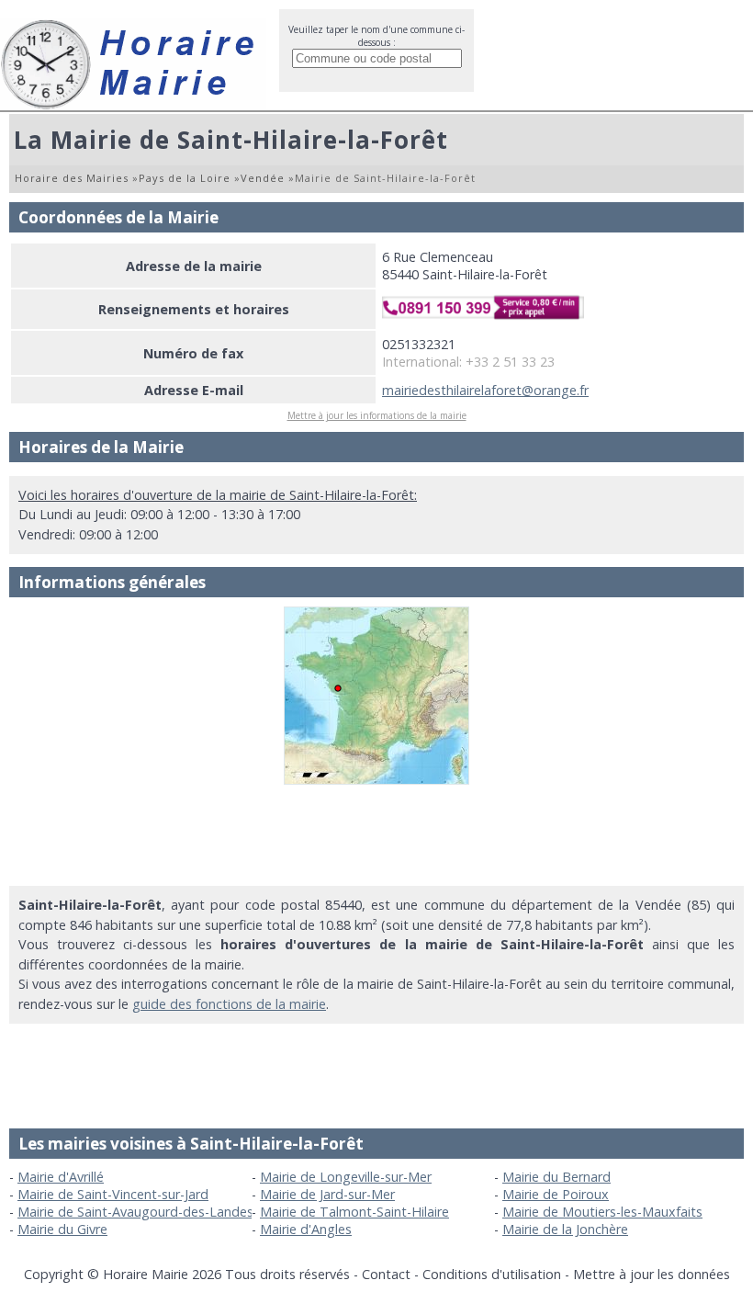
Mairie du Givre (62, 1229)
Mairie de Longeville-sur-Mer (346, 1176)
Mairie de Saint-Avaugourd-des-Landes (135, 1211)
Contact (386, 1274)
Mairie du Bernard (556, 1176)
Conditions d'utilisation (491, 1274)
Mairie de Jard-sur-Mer (327, 1194)
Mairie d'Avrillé (60, 1176)
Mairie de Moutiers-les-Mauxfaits (602, 1211)
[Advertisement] (376, 835)
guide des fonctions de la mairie (229, 1004)
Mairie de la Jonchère (565, 1229)
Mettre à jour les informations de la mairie (376, 415)
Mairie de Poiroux (555, 1194)
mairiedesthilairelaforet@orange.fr (485, 390)
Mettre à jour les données (651, 1274)
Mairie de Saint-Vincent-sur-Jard (112, 1194)
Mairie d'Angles (306, 1229)
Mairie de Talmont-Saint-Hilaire (354, 1211)
